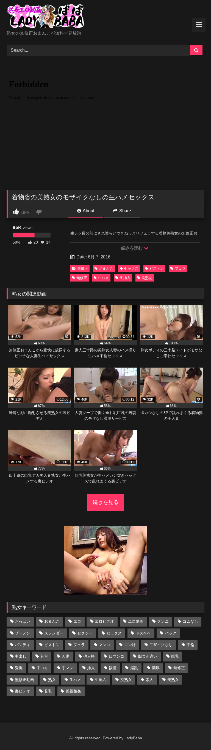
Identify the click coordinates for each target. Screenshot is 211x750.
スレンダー (53, 633)
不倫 (190, 645)
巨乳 (175, 656)
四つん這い (147, 656)
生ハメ (103, 278)
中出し (20, 656)
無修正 (82, 268)
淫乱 (134, 668)
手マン (67, 668)
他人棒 (89, 656)
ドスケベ (143, 633)
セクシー (85, 633)
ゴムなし (190, 621)
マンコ (104, 645)
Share (124, 210)
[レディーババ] (105, 17)
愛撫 (19, 668)
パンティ (22, 645)
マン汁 (130, 645)
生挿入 (125, 278)
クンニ (163, 621)
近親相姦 (73, 691)
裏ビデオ (22, 691)
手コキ (42, 668)
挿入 (91, 668)
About (88, 210)
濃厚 (156, 668)
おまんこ (106, 268)
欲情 (112, 668)
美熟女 (146, 278)
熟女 (52, 679)
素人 (149, 679)
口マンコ (116, 656)
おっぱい (22, 621)
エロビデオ (104, 621)
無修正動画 (24, 679)
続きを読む (132, 248)
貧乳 (48, 691)
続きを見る (106, 502)
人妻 (66, 656)
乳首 (44, 656)
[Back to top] (194, 733)
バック (170, 633)
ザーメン (22, 633)
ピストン (156, 268)
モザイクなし (161, 645)
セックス (131, 268)
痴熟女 (126, 679)
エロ (77, 621)
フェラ (180, 268)
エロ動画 (135, 621)
